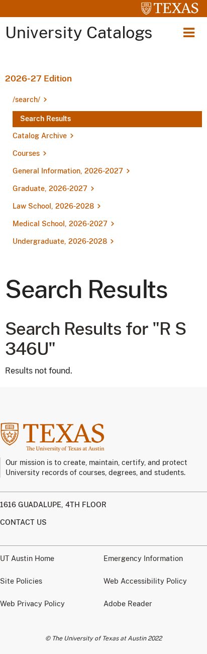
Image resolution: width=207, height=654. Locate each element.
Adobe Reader (128, 604)
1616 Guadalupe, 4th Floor (53, 505)
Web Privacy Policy (32, 604)
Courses (26, 153)
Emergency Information (143, 558)
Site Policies (21, 581)
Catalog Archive (40, 136)
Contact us (23, 522)
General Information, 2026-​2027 (68, 171)
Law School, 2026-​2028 (53, 206)
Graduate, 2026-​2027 (50, 188)
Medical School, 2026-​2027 (60, 224)
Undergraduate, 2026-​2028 (60, 241)
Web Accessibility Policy (145, 581)
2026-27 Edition (38, 78)
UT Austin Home (27, 558)
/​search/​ (26, 100)
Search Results (45, 119)
